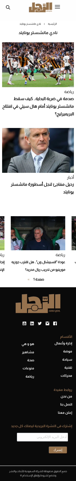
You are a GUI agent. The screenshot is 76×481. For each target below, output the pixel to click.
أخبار (70, 177)
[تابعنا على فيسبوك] (55, 323)
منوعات (28, 368)
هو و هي (28, 344)
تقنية (68, 367)
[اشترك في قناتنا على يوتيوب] (24, 323)
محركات (66, 375)
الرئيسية (52, 23)
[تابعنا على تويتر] (40, 323)
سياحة (67, 359)
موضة (67, 351)
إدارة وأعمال (63, 343)
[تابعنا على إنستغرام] (47, 323)
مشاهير (28, 352)
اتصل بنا (66, 404)
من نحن (66, 396)
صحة (30, 360)
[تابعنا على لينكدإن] (32, 323)
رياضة (69, 91)
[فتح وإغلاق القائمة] (57, 7)
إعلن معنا (65, 412)
